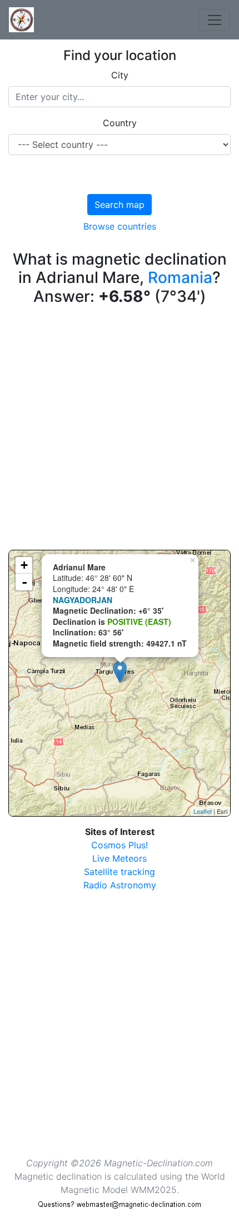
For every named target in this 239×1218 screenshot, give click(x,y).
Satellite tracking (119, 871)
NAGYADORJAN (82, 599)
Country (120, 122)
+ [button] (24, 565)
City (119, 75)
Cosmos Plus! (119, 845)
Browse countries (119, 226)
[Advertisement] (119, 430)
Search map (119, 204)
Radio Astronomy (119, 885)
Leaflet (202, 811)
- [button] (24, 582)
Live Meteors (119, 858)
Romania (180, 277)
